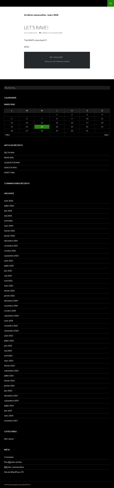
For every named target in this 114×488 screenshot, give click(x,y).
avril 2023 (8, 355)
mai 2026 (8, 215)
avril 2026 (8, 220)
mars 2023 (8, 360)
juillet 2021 (9, 375)
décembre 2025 (11, 240)
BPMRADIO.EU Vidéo (16, 3)
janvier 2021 (9, 385)
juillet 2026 (9, 206)
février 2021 (9, 380)
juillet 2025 (9, 265)
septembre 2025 (11, 255)
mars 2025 (8, 285)
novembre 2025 (11, 245)
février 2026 (9, 230)
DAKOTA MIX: (10, 167)
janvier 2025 (9, 295)
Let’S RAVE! (36, 27)
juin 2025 (8, 270)
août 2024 (8, 320)
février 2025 (9, 290)
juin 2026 (8, 210)
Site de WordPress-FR (13, 472)
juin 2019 (8, 410)
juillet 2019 (9, 405)
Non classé (9, 439)
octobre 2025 (10, 250)
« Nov (7, 135)
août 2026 (8, 201)
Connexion (9, 457)
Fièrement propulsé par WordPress (17, 485)
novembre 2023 (11, 325)
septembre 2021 (11, 370)
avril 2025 (8, 280)
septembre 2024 (11, 315)
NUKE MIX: (9, 157)
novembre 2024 (11, 305)
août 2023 (8, 335)
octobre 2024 (10, 310)
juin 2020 (8, 390)
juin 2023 (8, 345)
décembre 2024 (11, 300)
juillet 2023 (9, 340)
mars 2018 (8, 415)
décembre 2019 (11, 395)
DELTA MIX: (9, 152)
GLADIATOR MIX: (12, 162)
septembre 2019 (11, 400)
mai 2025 (8, 275)
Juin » (106, 135)
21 (42, 127)
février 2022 (9, 365)
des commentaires (14, 467)
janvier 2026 (9, 235)
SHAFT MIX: (9, 172)
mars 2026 (8, 225)
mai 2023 (8, 350)
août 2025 (8, 260)
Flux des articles (13, 462)
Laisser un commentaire (52, 33)
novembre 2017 (11, 420)
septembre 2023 (11, 330)
